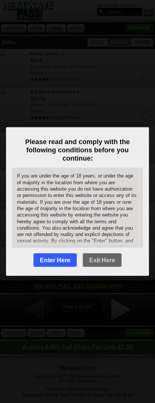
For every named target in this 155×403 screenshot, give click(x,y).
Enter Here (55, 260)
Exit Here (102, 260)
